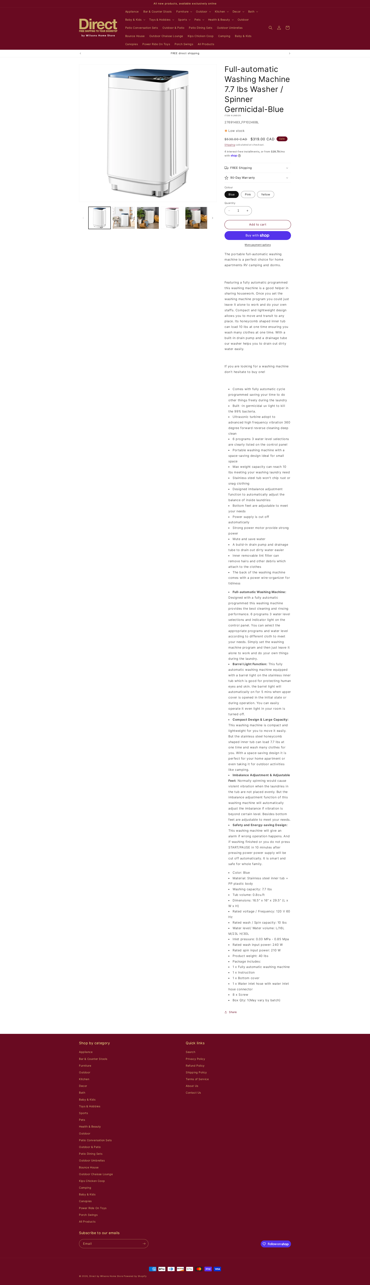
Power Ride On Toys (93, 1208)
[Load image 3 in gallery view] (148, 218)
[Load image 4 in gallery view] (172, 218)
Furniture (85, 1065)
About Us (192, 1085)
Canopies (85, 1201)
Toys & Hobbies (89, 1106)
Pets (82, 1119)
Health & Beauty (90, 1126)
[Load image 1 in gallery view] (99, 218)
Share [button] (233, 1012)
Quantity (230, 202)
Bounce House (88, 1167)
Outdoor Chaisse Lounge (96, 1174)
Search (190, 1052)
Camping (85, 1187)
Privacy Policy (195, 1058)
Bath (82, 1092)
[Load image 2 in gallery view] (124, 218)
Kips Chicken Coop (92, 1180)
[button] (184, 12)
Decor (83, 1085)
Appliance (85, 1052)
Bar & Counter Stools (93, 1058)
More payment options (258, 244)
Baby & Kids (87, 1099)
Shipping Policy (196, 1072)
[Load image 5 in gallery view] (196, 218)
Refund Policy (195, 1065)
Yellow (265, 194)
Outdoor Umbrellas (92, 1160)
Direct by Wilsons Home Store (106, 1276)
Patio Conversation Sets (95, 1140)
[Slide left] (83, 218)
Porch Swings (88, 1214)
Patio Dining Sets (90, 1153)
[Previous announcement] (80, 53)
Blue (232, 194)
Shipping (230, 144)
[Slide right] (212, 218)
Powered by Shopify (135, 1276)
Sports (83, 1113)
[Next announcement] (289, 53)
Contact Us (193, 1092)
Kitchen (84, 1079)
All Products (87, 1221)
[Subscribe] (144, 1243)
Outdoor (84, 1072)
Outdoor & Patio (90, 1147)
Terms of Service (197, 1079)
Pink (248, 194)
